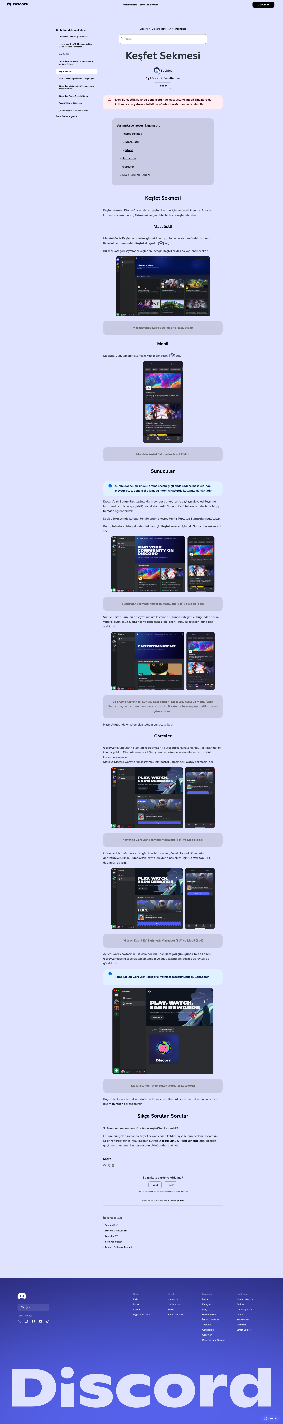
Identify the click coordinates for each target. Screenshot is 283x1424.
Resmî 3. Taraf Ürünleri (214, 1340)
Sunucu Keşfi (111, 1225)
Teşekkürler (243, 1320)
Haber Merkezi (176, 1314)
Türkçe (25, 1307)
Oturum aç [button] (263, 5)
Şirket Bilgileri (244, 1330)
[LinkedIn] (113, 1165)
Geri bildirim (130, 5)
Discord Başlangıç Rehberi (118, 1247)
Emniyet (206, 1304)
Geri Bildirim (209, 1314)
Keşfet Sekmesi (65, 71)
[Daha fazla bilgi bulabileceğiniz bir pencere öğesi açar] (270, 1419)
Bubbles (166, 70)
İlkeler (240, 1314)
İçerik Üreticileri (210, 1320)
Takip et (162, 86)
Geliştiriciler (208, 1330)
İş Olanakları (174, 1304)
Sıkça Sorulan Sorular (136, 175)
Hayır (170, 1185)
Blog (204, 1309)
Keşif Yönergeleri (113, 1242)
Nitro (136, 1304)
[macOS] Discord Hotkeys (70, 103)
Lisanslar (241, 1325)
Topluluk (207, 1325)
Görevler (128, 166)
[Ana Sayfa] (17, 5)
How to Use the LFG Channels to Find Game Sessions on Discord (75, 45)
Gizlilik (240, 1304)
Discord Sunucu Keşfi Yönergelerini (182, 1140)
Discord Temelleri (161, 29)
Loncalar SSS (111, 1236)
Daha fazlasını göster (67, 116)
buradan (108, 511)
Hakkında (173, 1299)
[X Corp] (108, 1165)
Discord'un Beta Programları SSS (73, 37)
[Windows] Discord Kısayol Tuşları (74, 111)
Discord (144, 29)
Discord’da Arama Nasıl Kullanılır (73, 96)
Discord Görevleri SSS (116, 1231)
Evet (155, 1185)
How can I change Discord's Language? (76, 79)
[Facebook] (104, 1165)
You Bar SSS (64, 54)
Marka (171, 1309)
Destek (206, 1299)
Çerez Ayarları (244, 1309)
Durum (136, 1309)
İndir (135, 1299)
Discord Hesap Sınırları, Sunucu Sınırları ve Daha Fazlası (76, 63)
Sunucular (129, 158)
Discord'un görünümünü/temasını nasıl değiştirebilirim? (76, 87)
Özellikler (180, 29)
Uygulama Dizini (141, 1314)
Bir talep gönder (149, 5)
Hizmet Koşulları (245, 1299)
